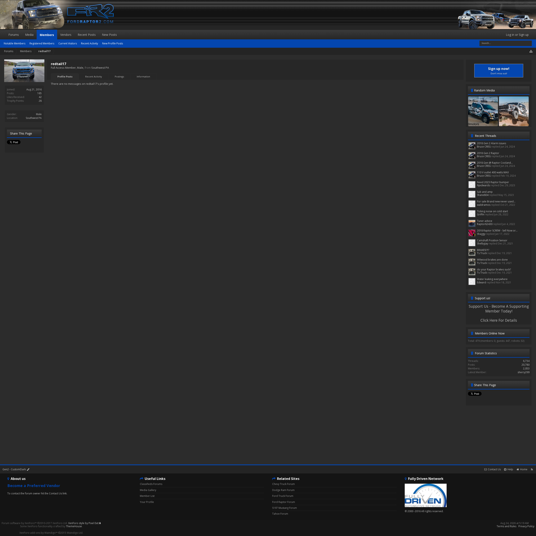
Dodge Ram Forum (283, 490)
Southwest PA (34, 118)
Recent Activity (93, 76)
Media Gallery (148, 490)
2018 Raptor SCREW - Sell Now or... (497, 230)
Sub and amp (485, 192)
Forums (13, 35)
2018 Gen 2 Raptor (488, 153)
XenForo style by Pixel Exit (83, 523)
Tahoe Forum (280, 513)
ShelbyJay (482, 243)
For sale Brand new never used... (496, 201)
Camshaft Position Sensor (492, 240)
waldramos (483, 205)
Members (47, 35)
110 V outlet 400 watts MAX (493, 172)
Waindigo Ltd (74, 533)
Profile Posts (64, 76)
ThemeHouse (74, 526)
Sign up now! (498, 70)
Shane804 (482, 195)
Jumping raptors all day (514, 122)
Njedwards (483, 185)
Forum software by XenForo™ (35, 523)
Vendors (65, 35)
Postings (119, 76)
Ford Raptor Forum (283, 502)
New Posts (109, 35)
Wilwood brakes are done (492, 259)
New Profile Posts (112, 43)
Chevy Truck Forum (283, 484)
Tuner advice (484, 221)
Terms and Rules (506, 526)
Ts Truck (482, 253)
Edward (481, 282)
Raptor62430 (484, 224)
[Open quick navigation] (531, 51)
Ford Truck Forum (282, 496)
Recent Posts (87, 35)
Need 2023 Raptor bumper (493, 182)
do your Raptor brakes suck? (494, 269)
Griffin (480, 214)
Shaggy (481, 234)
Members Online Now (490, 333)
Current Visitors (67, 43)
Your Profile (147, 502)
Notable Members (14, 43)
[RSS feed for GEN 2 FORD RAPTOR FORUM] (532, 469)
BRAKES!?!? (483, 250)
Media (29, 35)
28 (40, 101)
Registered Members (42, 43)
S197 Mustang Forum (284, 508)
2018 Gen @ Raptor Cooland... (495, 163)
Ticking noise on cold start (492, 211)
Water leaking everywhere (492, 279)
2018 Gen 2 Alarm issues (491, 143)
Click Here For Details (499, 320)
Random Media (484, 90)
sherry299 (524, 372)
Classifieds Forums (151, 484)
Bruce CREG (484, 146)
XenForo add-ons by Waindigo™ (38, 533)
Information (143, 76)
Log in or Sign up (517, 35)
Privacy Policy (526, 526)
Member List (147, 496)
